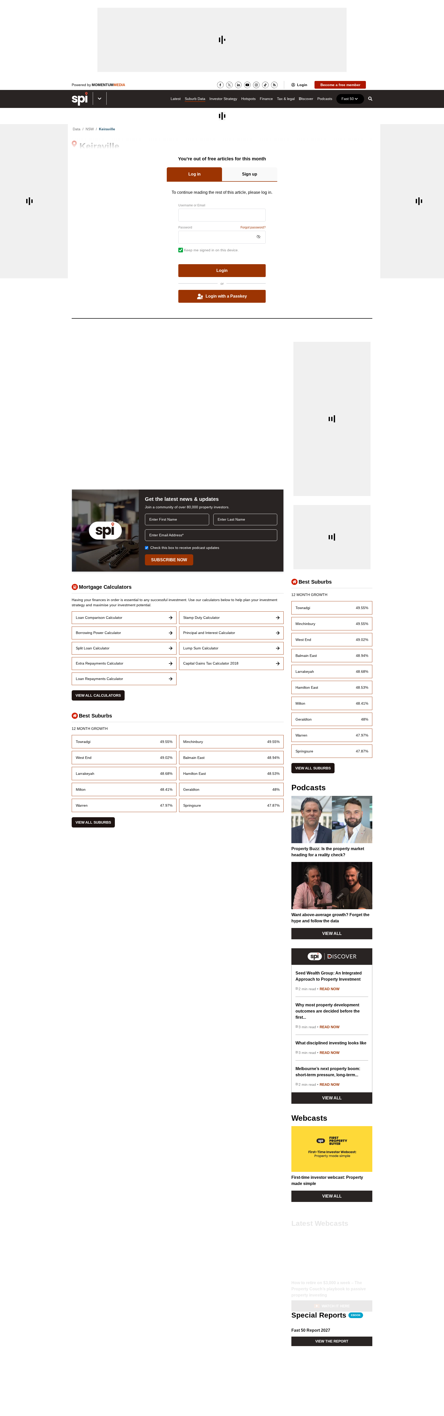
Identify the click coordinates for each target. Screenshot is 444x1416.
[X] (229, 85)
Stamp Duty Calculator (201, 617)
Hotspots (248, 99)
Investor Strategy (223, 99)
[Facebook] (220, 85)
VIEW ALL (332, 933)
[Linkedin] (238, 85)
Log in (194, 174)
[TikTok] (265, 85)
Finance (266, 99)
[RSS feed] (274, 85)
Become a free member (340, 85)
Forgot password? (253, 227)
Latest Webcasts (319, 1216)
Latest (176, 99)
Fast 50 (347, 99)
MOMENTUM (108, 85)
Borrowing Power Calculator (98, 633)
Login (302, 85)
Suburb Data (195, 99)
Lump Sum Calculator (200, 648)
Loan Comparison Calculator (99, 617)
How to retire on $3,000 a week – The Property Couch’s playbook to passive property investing (328, 1282)
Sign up (249, 174)
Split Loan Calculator (92, 648)
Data (76, 129)
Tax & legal (286, 99)
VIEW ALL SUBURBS (93, 822)
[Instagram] (256, 85)
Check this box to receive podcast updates (184, 548)
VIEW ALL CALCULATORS (98, 695)
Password (185, 227)
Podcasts (324, 99)
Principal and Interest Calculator (209, 633)
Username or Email (191, 205)
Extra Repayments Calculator (99, 663)
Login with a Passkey (226, 296)
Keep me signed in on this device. (211, 250)
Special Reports (325, 1315)
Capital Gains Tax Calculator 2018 (210, 663)
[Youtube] (247, 85)
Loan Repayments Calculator (99, 679)
